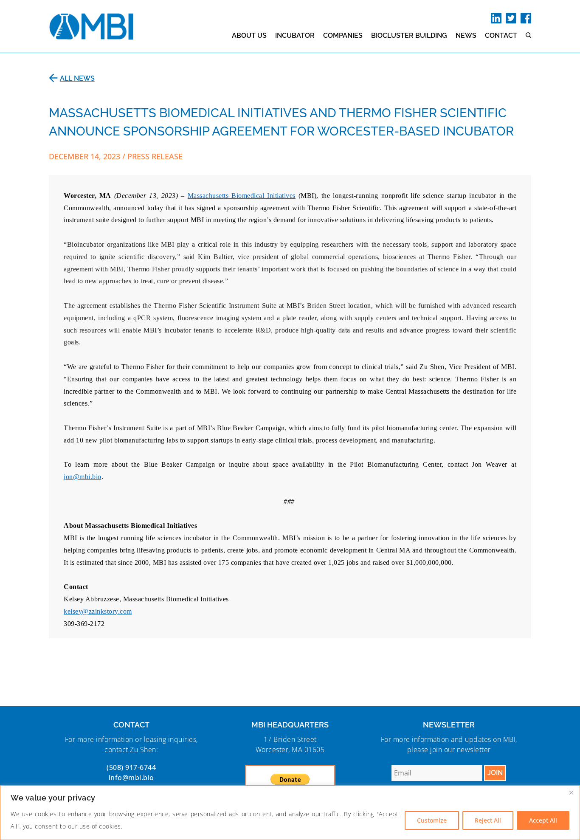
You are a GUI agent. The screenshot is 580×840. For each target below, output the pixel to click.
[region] (290, 812)
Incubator (295, 35)
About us (249, 35)
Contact (501, 35)
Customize (432, 820)
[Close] (571, 792)
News (466, 35)
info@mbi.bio (131, 777)
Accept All (543, 820)
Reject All (488, 820)
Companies (343, 35)
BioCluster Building (409, 35)
